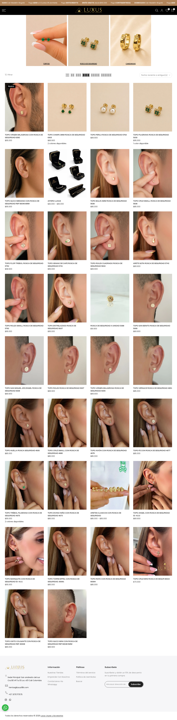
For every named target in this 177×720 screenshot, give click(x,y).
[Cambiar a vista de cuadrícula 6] (106, 75)
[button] (41, 87)
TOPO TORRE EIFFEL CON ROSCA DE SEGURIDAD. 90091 (63, 580)
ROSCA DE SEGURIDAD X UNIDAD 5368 (107, 326)
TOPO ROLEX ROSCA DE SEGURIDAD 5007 (66, 388)
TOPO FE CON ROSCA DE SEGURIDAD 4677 (151, 450)
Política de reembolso (86, 677)
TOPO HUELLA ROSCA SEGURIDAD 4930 (22, 450)
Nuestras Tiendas (55, 672)
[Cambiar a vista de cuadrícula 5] (95, 75)
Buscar (79, 681)
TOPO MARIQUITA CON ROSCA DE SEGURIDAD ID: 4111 (20, 580)
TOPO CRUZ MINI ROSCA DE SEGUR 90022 (151, 579)
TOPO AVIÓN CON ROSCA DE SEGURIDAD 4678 (108, 451)
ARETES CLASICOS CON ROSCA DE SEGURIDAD (105, 514)
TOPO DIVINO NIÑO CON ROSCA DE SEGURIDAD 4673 (63, 514)
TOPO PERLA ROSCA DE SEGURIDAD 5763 (108, 135)
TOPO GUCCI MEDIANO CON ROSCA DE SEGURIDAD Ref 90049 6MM (22, 202)
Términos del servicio (85, 672)
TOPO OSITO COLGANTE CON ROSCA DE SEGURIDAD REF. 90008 (22, 642)
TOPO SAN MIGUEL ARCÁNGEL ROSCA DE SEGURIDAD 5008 (23, 389)
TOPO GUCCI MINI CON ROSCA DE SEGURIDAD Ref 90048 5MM (62, 642)
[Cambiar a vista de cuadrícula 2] (72, 75)
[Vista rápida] (41, 92)
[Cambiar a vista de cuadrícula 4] (86, 75)
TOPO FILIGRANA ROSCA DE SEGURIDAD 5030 (151, 136)
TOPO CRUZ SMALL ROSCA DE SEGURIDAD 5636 (152, 202)
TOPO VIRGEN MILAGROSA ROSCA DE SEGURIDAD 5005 (107, 389)
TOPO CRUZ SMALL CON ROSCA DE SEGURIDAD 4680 (63, 451)
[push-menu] (4, 10)
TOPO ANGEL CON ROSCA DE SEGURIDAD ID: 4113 (151, 514)
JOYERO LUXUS (54, 201)
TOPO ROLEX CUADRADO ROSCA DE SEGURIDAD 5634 (106, 264)
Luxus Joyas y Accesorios (52, 715)
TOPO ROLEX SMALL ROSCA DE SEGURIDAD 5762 (24, 327)
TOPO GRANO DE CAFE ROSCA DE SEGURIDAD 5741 (62, 264)
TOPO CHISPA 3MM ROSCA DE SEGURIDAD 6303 (66, 136)
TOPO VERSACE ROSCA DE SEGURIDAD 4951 (152, 388)
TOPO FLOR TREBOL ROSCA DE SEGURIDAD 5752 (24, 264)
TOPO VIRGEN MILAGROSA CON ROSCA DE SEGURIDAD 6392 (24, 136)
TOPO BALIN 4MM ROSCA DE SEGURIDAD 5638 (108, 202)
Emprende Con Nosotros (59, 677)
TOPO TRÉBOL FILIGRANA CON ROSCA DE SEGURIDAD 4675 (23, 514)
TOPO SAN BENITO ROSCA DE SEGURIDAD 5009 (151, 327)
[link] (46, 40)
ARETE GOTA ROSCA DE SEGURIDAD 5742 (151, 263)
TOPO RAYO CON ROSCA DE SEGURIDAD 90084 (108, 580)
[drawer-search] (156, 10)
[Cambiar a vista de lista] (67, 75)
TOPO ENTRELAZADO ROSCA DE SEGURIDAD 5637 (62, 327)
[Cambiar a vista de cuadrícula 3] (78, 75)
